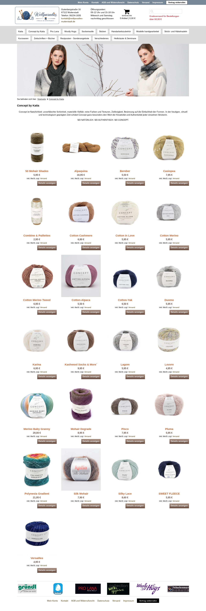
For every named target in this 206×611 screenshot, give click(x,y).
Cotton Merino (169, 235)
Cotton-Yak (125, 300)
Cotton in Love (125, 235)
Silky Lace (125, 493)
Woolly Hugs (70, 31)
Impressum (157, 2)
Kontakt (95, 2)
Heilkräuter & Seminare (125, 38)
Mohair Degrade (81, 429)
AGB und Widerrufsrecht (113, 2)
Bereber (125, 171)
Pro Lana (54, 31)
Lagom (125, 364)
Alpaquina (80, 171)
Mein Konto (83, 2)
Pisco (125, 429)
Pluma (169, 429)
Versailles (37, 558)
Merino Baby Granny (37, 429)
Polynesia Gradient (37, 493)
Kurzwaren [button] (23, 38)
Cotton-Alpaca (81, 300)
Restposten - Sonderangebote (74, 38)
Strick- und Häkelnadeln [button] (175, 31)
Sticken (102, 31)
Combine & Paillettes (36, 235)
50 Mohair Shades (36, 171)
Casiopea (169, 171)
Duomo (169, 300)
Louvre (169, 364)
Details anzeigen (46, 183)
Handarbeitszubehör (121, 31)
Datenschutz (133, 2)
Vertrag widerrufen (176, 2)
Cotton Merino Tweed (37, 300)
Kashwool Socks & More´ (81, 364)
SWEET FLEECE (169, 493)
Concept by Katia (37, 31)
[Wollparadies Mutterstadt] (37, 15)
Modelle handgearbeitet (147, 31)
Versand (145, 2)
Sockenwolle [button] (88, 31)
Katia (20, 31)
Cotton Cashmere (81, 235)
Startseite (41, 99)
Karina (37, 364)
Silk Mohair (81, 493)
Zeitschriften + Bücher (44, 38)
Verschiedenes (102, 38)
